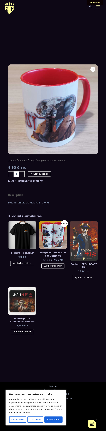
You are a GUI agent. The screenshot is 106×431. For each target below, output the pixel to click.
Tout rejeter (35, 419)
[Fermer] (64, 391)
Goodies (22, 160)
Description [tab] (15, 195)
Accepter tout (53, 419)
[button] (92, 69)
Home (53, 386)
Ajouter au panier (39, 173)
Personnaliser (17, 419)
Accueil (12, 160)
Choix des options (22, 263)
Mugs (32, 160)
